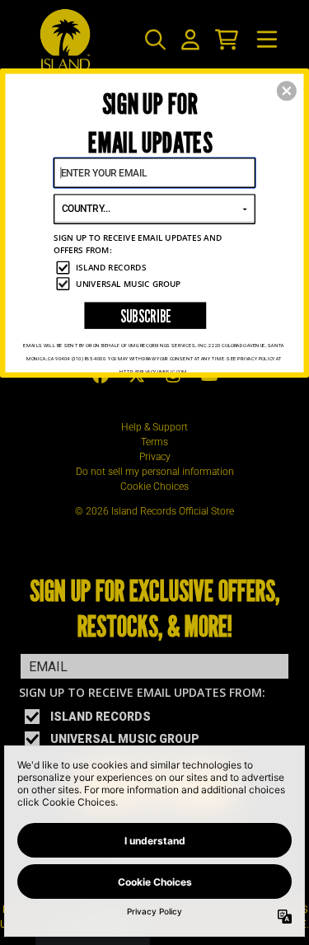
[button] (287, 91)
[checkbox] (155, 267)
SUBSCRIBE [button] (145, 315)
